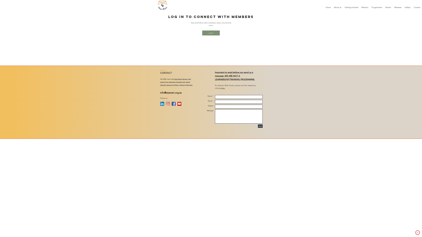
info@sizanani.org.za (171, 92)
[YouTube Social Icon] (179, 104)
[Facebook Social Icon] (174, 104)
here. (223, 88)
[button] (365, 7)
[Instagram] (168, 104)
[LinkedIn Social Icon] (162, 104)
